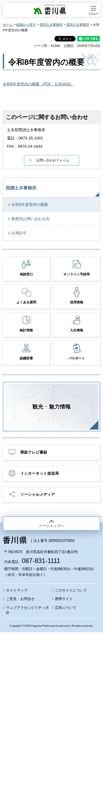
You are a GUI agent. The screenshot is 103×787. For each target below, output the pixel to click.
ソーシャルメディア (37, 494)
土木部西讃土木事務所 (26, 130)
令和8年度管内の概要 (29, 204)
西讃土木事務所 (51, 25)
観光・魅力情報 (51, 407)
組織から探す (26, 25)
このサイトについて (71, 590)
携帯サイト (64, 599)
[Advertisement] (51, 694)
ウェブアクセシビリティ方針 (27, 610)
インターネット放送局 (39, 473)
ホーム (8, 25)
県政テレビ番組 (33, 452)
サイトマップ (16, 590)
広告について (65, 608)
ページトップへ (51, 526)
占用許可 (19, 233)
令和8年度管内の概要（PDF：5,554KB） (38, 84)
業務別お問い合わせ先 (30, 219)
